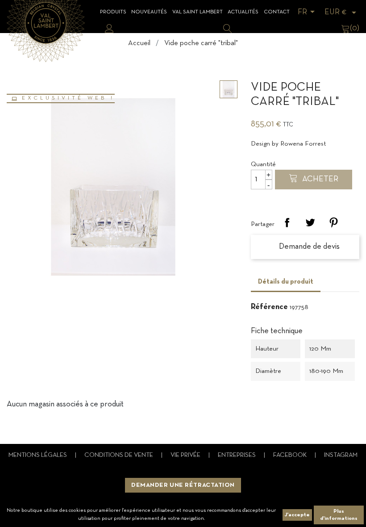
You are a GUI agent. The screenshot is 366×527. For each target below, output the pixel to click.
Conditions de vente (119, 455)
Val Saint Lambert (197, 12)
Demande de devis (308, 247)
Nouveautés (149, 12)
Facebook (290, 455)
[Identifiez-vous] (109, 28)
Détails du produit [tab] (285, 282)
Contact (277, 12)
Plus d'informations (339, 515)
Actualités (243, 12)
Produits (113, 12)
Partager (287, 222)
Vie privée (186, 455)
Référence (269, 307)
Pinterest (333, 222)
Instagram (341, 455)
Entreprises (237, 455)
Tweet (310, 222)
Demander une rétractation (183, 485)
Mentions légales (38, 455)
